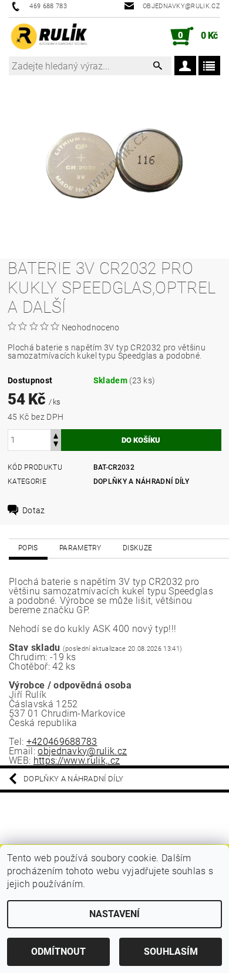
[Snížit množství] (55, 445)
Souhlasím (171, 951)
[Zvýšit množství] (55, 434)
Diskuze (137, 548)
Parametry (80, 548)
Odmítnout (58, 951)
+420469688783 (61, 741)
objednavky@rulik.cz (82, 751)
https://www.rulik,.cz (76, 760)
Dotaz (33, 510)
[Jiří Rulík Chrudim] (49, 36)
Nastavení (114, 913)
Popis (28, 548)
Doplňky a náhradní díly (141, 481)
